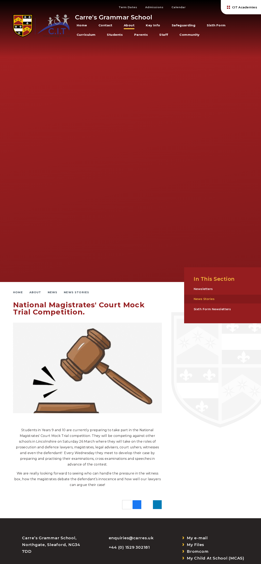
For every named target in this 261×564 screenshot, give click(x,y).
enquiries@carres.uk (131, 538)
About (35, 292)
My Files (195, 544)
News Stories (76, 292)
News (53, 292)
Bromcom (197, 551)
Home (18, 292)
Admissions (154, 7)
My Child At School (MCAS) (215, 558)
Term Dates (128, 7)
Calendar (178, 7)
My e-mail (197, 538)
